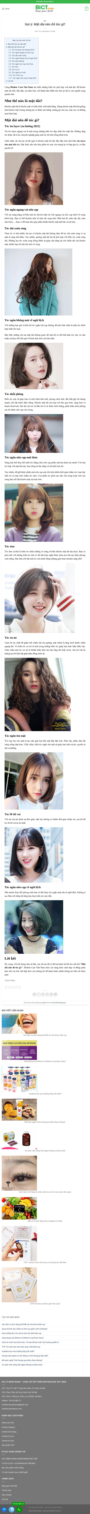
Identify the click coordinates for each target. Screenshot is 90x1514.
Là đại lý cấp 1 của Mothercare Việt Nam (18, 1463)
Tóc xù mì (14, 70)
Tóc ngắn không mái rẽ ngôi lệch (23, 58)
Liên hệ (5, 1499)
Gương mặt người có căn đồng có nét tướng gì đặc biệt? (25, 1356)
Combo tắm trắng (9, 1432)
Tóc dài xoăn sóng (17, 55)
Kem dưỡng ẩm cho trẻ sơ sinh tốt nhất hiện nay (21, 1333)
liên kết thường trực (59, 1003)
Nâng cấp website (35, 1511)
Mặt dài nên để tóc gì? (15, 47)
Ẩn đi (28, 40)
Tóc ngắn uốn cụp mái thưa (21, 64)
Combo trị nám (8, 1441)
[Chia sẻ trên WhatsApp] (34, 994)
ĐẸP (45, 21)
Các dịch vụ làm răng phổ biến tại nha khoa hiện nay (23, 1324)
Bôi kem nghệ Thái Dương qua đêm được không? (22, 1360)
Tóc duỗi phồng (16, 61)
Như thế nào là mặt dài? (16, 44)
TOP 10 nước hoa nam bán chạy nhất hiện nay (21, 1347)
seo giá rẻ (46, 1511)
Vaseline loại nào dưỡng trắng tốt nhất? (18, 1351)
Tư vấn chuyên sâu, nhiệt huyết (15, 1472)
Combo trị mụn (8, 1436)
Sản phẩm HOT (8, 1445)
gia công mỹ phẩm (35, 1507)
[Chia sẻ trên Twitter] (43, 994)
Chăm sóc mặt (8, 1423)
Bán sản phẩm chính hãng (13, 1468)
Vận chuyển (6, 1495)
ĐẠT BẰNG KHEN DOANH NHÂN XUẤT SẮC (20, 1459)
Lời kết (9, 81)
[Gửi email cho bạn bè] (47, 994)
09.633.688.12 (15, 1400)
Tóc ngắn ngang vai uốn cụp (21, 53)
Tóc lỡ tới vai (16, 75)
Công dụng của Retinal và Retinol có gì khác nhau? (23, 1338)
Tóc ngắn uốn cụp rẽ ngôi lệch (22, 78)
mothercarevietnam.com (12, 1409)
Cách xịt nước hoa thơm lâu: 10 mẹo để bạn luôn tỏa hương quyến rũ (30, 1342)
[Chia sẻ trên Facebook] (39, 994)
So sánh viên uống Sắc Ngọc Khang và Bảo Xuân (22, 1365)
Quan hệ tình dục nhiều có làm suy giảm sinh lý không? (24, 1329)
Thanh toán (6, 1490)
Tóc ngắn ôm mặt (17, 72)
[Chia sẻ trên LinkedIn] (56, 994)
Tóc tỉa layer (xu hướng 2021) (21, 50)
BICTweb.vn (57, 1511)
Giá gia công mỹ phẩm (53, 1507)
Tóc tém (13, 67)
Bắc (54, 31)
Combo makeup (8, 1427)
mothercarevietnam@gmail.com (15, 1405)
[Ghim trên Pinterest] (51, 994)
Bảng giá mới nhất (9, 1486)
